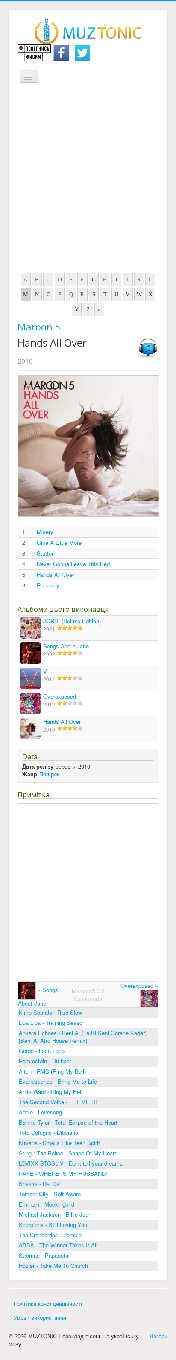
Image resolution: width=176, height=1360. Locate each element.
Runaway (48, 585)
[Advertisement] (88, 185)
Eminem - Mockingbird (46, 1204)
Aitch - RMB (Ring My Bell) (52, 1071)
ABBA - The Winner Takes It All (58, 1245)
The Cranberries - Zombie (50, 1235)
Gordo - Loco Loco (42, 1051)
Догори (158, 1336)
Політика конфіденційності (48, 1303)
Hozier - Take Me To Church (53, 1266)
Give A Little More (59, 543)
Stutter (45, 553)
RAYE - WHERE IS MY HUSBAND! (63, 1173)
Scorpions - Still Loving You (53, 1225)
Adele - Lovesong (40, 1112)
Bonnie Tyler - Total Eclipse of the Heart (68, 1122)
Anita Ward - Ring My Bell (50, 1092)
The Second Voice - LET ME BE (59, 1102)
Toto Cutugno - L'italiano (48, 1133)
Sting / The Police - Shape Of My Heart (67, 1153)
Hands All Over (55, 575)
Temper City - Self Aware (50, 1194)
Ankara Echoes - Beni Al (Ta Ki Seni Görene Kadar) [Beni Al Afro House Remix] (83, 1037)
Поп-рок (49, 774)
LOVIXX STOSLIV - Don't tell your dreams (71, 1163)
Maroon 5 (39, 326)
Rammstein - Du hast (45, 1061)
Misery (45, 532)
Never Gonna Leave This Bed (73, 564)
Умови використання (40, 1318)
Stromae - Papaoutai (44, 1255)
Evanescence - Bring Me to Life (58, 1081)
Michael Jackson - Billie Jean (55, 1214)
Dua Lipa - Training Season (52, 1023)
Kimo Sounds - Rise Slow (50, 1012)
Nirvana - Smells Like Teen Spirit (59, 1143)
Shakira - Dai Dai (40, 1184)
